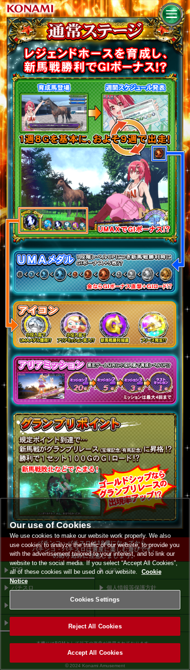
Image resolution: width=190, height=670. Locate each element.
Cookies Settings (94, 599)
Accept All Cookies (94, 652)
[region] (95, 584)
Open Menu (171, 19)
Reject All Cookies (94, 626)
